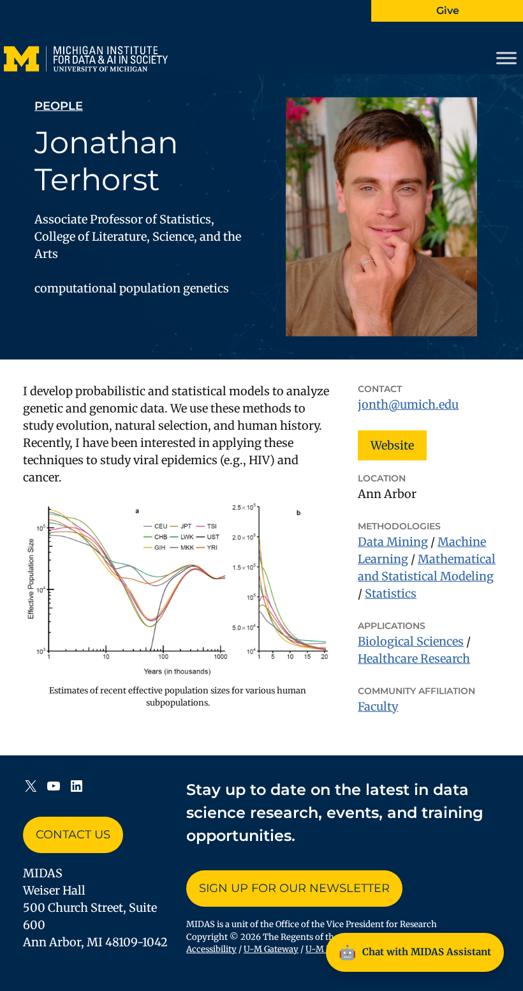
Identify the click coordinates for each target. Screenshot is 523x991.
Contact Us (73, 835)
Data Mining (393, 541)
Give (447, 10)
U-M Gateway (271, 949)
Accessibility (211, 949)
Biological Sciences (411, 641)
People (58, 106)
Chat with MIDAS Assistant (415, 952)
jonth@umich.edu (408, 404)
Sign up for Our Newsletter (294, 888)
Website (392, 445)
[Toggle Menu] (506, 58)
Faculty (378, 706)
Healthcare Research (414, 658)
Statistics (390, 593)
